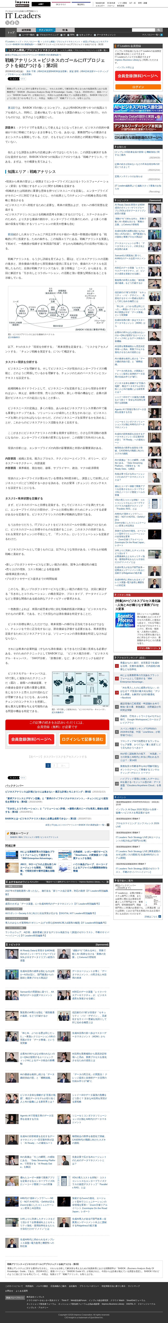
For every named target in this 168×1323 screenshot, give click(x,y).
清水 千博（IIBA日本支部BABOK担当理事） (47, 71)
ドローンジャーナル (146, 1304)
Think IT (65, 1300)
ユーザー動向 (28, 35)
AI (64, 35)
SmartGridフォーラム (135, 1300)
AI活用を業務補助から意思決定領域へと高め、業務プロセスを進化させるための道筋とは (89, 1057)
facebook (12, 22)
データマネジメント (106, 35)
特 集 (65, 30)
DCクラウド (61, 4)
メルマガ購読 (42, 1286)
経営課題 (26, 30)
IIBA (20, 837)
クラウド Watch (117, 1300)
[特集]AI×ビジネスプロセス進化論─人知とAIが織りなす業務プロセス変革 (137, 604)
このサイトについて (14, 1286)
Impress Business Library (127, 60)
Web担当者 (100, 3)
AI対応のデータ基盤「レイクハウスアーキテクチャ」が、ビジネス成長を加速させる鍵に (89, 995)
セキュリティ (85, 35)
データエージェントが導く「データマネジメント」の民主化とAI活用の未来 (89, 974)
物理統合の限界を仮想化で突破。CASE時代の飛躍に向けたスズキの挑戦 (89, 1139)
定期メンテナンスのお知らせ (129, 176)
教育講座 (120, 6)
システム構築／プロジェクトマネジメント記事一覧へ (84, 50)
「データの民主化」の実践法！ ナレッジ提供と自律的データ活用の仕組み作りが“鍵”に (89, 1077)
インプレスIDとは (125, 67)
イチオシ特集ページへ (147, 648)
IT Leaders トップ (13, 41)
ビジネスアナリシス (49, 837)
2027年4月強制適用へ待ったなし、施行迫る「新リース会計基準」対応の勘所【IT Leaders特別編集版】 (56, 892)
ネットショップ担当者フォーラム (41, 1304)
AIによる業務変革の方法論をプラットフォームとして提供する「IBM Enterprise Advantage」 (37, 854)
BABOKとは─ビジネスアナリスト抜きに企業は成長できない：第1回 (40, 818)
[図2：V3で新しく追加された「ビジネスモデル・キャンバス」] (81, 706)
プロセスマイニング (49, 35)
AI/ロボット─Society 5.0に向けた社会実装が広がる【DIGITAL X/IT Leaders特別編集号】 (51, 913)
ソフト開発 (122, 3)
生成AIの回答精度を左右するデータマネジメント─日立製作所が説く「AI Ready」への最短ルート (37, 1139)
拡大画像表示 (14, 337)
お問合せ (9, 1291)
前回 (10, 234)
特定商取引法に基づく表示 (113, 1286)
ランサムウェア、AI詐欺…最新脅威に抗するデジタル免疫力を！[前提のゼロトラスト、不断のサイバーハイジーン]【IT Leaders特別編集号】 (57, 934)
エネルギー (100, 6)
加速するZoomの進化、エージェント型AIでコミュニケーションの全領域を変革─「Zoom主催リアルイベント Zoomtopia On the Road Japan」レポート (89, 1205)
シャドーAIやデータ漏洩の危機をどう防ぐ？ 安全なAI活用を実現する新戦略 (89, 1098)
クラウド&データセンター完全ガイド (43, 1300)
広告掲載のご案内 (58, 1286)
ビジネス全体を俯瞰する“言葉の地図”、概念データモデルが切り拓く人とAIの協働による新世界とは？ (37, 1098)
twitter (7, 22)
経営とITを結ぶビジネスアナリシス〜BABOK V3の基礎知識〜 (33, 55)
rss (17, 22)
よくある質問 (22, 1291)
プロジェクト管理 (31, 837)
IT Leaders (23, 15)
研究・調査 (142, 3)
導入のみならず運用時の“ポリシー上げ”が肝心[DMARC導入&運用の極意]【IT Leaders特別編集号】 (56, 922)
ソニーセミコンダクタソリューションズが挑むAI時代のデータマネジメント (89, 1118)
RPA (72, 35)
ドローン (111, 6)
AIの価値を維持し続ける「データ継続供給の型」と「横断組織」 (130, 361)
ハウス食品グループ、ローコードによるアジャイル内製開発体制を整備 (90, 867)
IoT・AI (132, 3)
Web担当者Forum (78, 1300)
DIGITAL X (131, 1304)
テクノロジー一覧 (32, 41)
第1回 (11, 107)
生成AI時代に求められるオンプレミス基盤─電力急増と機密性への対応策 (37, 1242)
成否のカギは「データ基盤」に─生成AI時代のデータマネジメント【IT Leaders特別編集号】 (53, 903)
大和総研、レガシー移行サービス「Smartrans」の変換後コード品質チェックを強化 (90, 854)
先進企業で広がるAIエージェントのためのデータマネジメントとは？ (89, 1160)
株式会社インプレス (35, 1297)
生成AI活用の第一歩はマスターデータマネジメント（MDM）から (130, 323)
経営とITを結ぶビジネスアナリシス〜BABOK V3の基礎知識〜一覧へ (76, 825)
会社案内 (73, 1286)
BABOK (13, 837)
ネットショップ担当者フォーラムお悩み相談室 (79, 1304)
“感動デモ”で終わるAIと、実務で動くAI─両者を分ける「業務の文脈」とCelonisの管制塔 (89, 953)
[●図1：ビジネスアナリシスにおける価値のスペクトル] (57, 331)
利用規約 (29, 1286)
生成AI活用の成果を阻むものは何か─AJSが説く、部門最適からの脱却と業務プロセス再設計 (37, 974)
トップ (11, 32)
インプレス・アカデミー (37, 1307)
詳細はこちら (151, 916)
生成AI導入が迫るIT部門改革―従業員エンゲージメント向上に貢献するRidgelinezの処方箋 (89, 1222)
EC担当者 (111, 3)
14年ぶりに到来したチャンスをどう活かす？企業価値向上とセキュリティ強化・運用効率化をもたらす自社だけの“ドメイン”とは (130, 556)
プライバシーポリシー (89, 1286)
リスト (22, 79)
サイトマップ (134, 1286)
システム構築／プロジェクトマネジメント (61, 41)
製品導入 (81, 4)
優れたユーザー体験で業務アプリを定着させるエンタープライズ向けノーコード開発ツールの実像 (37, 1180)
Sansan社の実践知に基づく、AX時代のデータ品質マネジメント (130, 258)
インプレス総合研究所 (98, 1300)
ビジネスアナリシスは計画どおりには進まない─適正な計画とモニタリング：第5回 (48, 791)
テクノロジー (46, 30)
